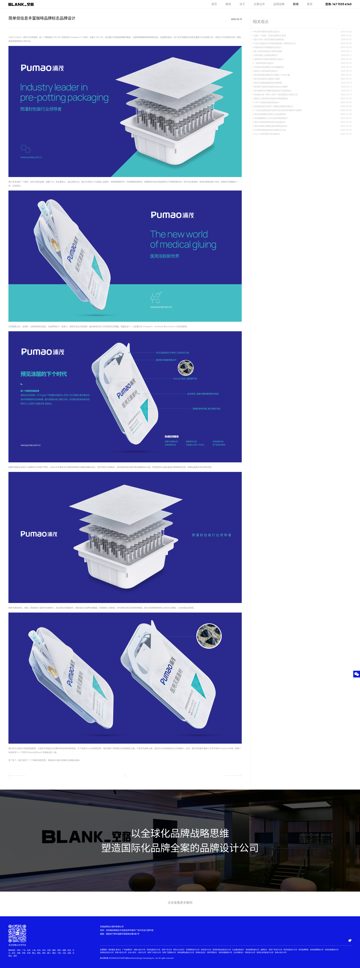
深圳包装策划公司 (331, 949)
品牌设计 (263, 949)
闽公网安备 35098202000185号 (112, 958)
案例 (228, 4)
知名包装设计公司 (290, 949)
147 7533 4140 (342, 4)
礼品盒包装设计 (238, 949)
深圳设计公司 (206, 949)
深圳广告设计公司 (275, 949)
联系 (310, 4)
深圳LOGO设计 (178, 949)
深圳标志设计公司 (106, 952)
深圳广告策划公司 (169, 952)
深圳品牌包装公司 (252, 949)
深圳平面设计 (212, 952)
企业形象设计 (238, 952)
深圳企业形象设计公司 (264, 952)
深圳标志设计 (200, 952)
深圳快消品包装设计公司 (221, 949)
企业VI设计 (132, 952)
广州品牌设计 (127, 949)
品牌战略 (278, 4)
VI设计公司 (142, 952)
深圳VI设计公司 (121, 952)
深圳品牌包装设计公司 (185, 952)
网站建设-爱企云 (114, 949)
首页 (214, 4)
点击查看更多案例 (180, 902)
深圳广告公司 (167, 949)
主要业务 (259, 4)
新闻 (296, 4)
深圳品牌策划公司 (316, 949)
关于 (242, 4)
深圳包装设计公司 (153, 949)
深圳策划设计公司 (192, 949)
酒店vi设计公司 (139, 949)
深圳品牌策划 (303, 949)
